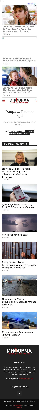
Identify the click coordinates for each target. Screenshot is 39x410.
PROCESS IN (18, 405)
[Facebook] (19, 393)
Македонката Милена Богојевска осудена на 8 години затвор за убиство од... (19, 264)
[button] (3, 101)
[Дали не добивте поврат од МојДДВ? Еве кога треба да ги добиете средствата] (19, 193)
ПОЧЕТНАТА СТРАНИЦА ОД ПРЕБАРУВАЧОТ (21, 132)
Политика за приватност (20, 401)
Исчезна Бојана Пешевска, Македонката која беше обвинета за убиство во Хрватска (16, 172)
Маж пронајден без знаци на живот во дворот (17, 333)
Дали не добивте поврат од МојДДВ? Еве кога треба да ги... (19, 206)
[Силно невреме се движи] (19, 223)
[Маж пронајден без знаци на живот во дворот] (19, 320)
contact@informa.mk (26, 378)
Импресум (7, 401)
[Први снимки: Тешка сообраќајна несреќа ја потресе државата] (19, 285)
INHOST (19, 407)
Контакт (32, 401)
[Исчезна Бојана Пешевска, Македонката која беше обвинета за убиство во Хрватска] (19, 157)
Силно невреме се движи (15, 234)
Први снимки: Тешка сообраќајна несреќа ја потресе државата (19, 301)
